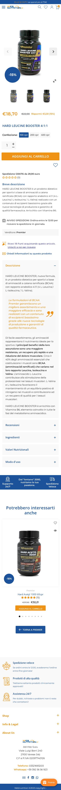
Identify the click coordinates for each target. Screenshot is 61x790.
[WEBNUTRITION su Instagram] (32, 777)
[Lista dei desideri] (46, 7)
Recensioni (12, 425)
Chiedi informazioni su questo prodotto (29, 253)
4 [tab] (28, 616)
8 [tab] (41, 616)
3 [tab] (25, 616)
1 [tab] (19, 616)
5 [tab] (32, 616)
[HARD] (13, 96)
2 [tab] (22, 616)
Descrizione (12, 265)
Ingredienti (12, 437)
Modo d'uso (12, 462)
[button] (9, 177)
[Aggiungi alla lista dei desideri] (55, 165)
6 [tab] (35, 616)
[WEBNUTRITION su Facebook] (28, 777)
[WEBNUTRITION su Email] (24, 777)
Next (53, 51)
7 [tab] (38, 616)
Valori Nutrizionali (17, 449)
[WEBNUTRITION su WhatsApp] (37, 777)
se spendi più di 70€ (30, 2)
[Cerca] (40, 7)
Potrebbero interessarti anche (30, 510)
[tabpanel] (30, 565)
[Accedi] (52, 7)
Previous (8, 51)
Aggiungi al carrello (30, 156)
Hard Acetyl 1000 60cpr (30, 594)
